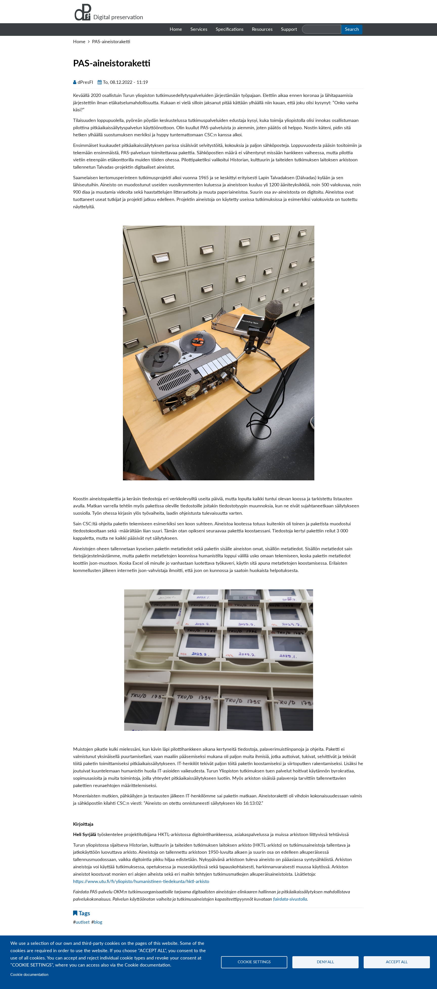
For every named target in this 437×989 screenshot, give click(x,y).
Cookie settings (254, 962)
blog (98, 922)
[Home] (83, 11)
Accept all (397, 962)
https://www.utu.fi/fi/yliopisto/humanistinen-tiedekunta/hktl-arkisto (141, 881)
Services (198, 29)
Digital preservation (118, 17)
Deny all (325, 962)
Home (176, 29)
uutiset (83, 922)
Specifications (230, 29)
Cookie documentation (29, 975)
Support (289, 29)
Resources (262, 29)
